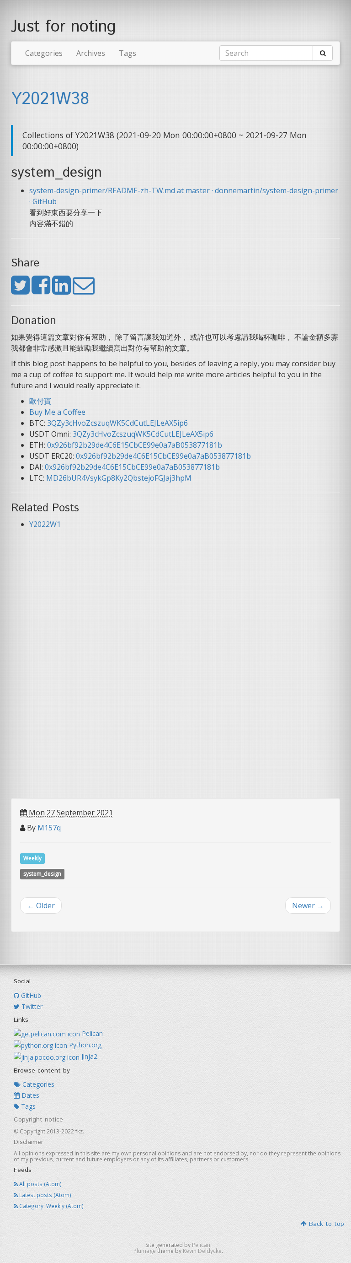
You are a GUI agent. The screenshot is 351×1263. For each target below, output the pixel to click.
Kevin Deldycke (202, 1251)
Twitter (31, 1006)
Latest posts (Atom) (44, 1194)
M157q (49, 828)
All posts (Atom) (40, 1183)
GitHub (30, 995)
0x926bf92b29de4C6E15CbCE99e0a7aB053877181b (134, 445)
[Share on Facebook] (41, 290)
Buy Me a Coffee (57, 412)
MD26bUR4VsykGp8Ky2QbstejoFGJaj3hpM (118, 478)
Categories (44, 53)
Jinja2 (88, 1056)
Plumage (144, 1251)
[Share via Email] (84, 290)
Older (41, 905)
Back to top (325, 1224)
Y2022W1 (45, 524)
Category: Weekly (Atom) (51, 1205)
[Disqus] (175, 680)
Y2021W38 (50, 99)
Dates (29, 1095)
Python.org (84, 1045)
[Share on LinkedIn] (61, 290)
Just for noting (63, 27)
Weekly (32, 858)
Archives (90, 53)
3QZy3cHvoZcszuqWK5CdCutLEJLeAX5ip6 (117, 423)
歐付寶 (40, 401)
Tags (127, 53)
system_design (42, 874)
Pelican (91, 1033)
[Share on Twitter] (20, 290)
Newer (308, 905)
